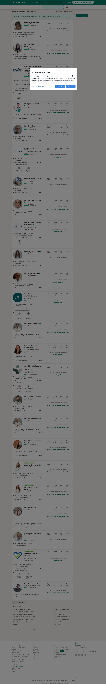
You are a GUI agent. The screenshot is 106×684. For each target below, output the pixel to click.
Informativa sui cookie (61, 82)
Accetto (70, 86)
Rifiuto (60, 86)
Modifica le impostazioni (38, 86)
